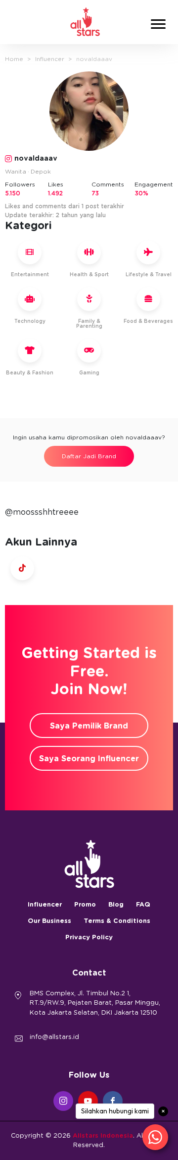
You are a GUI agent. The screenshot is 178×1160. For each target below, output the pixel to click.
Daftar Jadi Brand (89, 456)
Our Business (49, 921)
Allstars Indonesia (103, 1136)
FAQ (143, 905)
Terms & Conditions (117, 921)
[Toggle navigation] (158, 26)
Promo (85, 905)
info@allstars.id (54, 1037)
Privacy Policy (89, 937)
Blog (116, 905)
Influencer (49, 59)
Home (14, 59)
